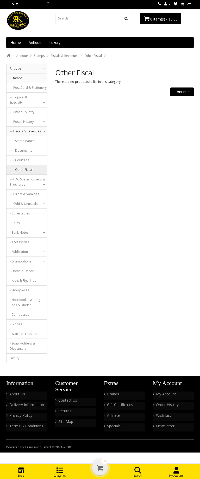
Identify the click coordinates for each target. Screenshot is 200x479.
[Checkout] (189, 4)
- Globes (16, 324)
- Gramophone (27, 261)
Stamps (39, 55)
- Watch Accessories (24, 334)
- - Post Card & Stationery (28, 88)
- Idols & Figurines (23, 280)
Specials (114, 425)
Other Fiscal (93, 55)
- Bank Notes (27, 232)
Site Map (65, 421)
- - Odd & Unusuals (27, 203)
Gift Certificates (120, 404)
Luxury (54, 42)
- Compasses (19, 314)
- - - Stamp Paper (22, 141)
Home (15, 42)
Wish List (163, 415)
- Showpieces (19, 290)
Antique (35, 42)
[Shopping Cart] (182, 4)
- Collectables (27, 213)
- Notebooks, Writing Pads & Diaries (25, 302)
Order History (167, 404)
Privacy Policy (20, 415)
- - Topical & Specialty (27, 100)
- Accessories (27, 242)
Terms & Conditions (26, 425)
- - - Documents (21, 150)
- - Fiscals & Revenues (27, 131)
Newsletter (165, 425)
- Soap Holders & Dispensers (22, 346)
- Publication (27, 251)
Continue (182, 91)
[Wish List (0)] (175, 4)
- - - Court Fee (19, 160)
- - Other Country (27, 112)
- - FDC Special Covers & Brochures (27, 182)
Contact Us (67, 400)
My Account (166, 394)
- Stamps (27, 78)
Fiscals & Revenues (64, 55)
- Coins (27, 223)
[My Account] (167, 4)
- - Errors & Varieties (27, 194)
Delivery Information (26, 404)
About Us (17, 394)
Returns (64, 410)
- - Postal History (27, 121)
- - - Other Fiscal (21, 169)
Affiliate (113, 415)
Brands (113, 394)
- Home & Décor (22, 271)
